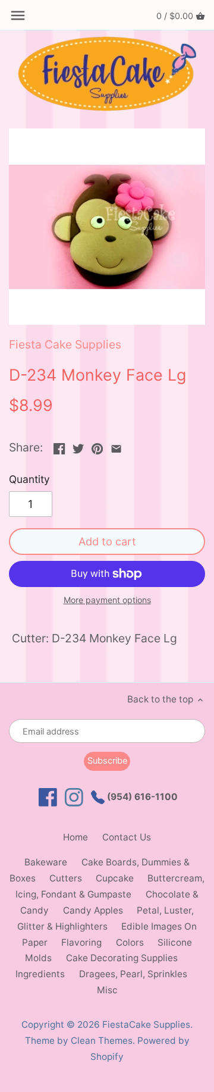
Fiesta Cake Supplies (65, 344)
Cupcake (115, 878)
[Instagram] (74, 797)
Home (75, 837)
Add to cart (107, 541)
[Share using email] (116, 446)
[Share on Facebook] (59, 446)
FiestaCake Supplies (146, 1024)
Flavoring (81, 942)
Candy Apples (93, 910)
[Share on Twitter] (78, 446)
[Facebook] (48, 797)
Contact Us (126, 837)
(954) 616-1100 (141, 796)
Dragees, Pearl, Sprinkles (133, 974)
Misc (107, 990)
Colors (130, 942)
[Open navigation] (18, 15)
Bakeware (45, 862)
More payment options (107, 599)
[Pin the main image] (97, 446)
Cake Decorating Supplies (122, 958)
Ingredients (40, 974)
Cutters (65, 878)
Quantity (29, 479)
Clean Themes (102, 1040)
